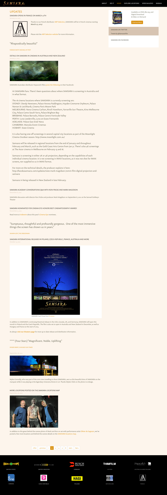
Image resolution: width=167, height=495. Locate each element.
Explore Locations (131, 3)
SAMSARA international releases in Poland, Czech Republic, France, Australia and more (49, 239)
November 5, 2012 (16, 211)
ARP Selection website (50, 34)
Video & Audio (147, 3)
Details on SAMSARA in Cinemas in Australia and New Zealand (37, 56)
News (119, 3)
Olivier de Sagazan (87, 431)
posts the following (53, 85)
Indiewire (23, 214)
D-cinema (51, 316)
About (104, 3)
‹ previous (42, 448)
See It (112, 3)
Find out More (137, 22)
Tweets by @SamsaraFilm (119, 33)
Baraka (159, 3)
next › (71, 448)
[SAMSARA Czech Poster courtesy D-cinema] (56, 280)
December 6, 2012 (15, 192)
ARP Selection (60, 22)
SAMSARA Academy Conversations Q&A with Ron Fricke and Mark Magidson (44, 190)
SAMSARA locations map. (67, 434)
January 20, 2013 (15, 18)
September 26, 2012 (16, 353)
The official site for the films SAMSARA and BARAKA (14, 3)
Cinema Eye (44, 214)
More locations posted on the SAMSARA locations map (35, 390)
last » (77, 448)
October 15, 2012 (15, 242)
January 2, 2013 (14, 58)
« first (34, 448)
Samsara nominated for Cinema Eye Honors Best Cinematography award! (43, 208)
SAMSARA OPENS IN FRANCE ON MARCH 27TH (28, 15)
